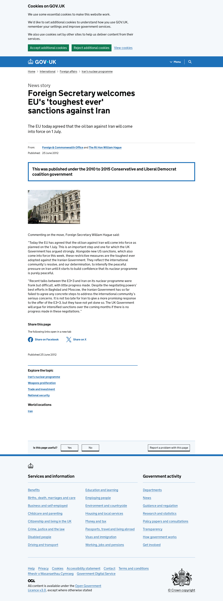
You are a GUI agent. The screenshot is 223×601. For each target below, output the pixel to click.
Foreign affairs (68, 71)
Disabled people (39, 537)
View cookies (123, 47)
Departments (152, 490)
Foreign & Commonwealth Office (62, 147)
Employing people (98, 498)
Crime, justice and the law (46, 529)
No (94, 447)
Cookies (57, 568)
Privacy (43, 568)
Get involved (152, 545)
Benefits (34, 490)
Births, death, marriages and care (51, 498)
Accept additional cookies (48, 48)
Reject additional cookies (91, 48)
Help (31, 568)
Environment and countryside (106, 506)
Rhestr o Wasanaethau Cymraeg (51, 574)
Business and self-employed (48, 506)
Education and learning (101, 490)
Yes (73, 447)
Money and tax (95, 521)
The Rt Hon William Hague (105, 147)
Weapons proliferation (42, 383)
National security (39, 395)
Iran (30, 411)
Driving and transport (43, 545)
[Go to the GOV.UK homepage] (42, 62)
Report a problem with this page (169, 447)
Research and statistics (159, 513)
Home (31, 71)
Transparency (152, 529)
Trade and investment (41, 389)
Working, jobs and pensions (104, 545)
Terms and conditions (134, 568)
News (147, 498)
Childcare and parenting (45, 513)
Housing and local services (104, 513)
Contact (109, 568)
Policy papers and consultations (165, 521)
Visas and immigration (100, 537)
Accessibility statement (83, 568)
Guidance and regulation (160, 506)
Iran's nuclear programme (97, 71)
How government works (160, 537)
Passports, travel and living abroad (110, 529)
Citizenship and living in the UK (49, 521)
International (47, 71)
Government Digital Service (96, 574)
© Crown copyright (181, 590)
